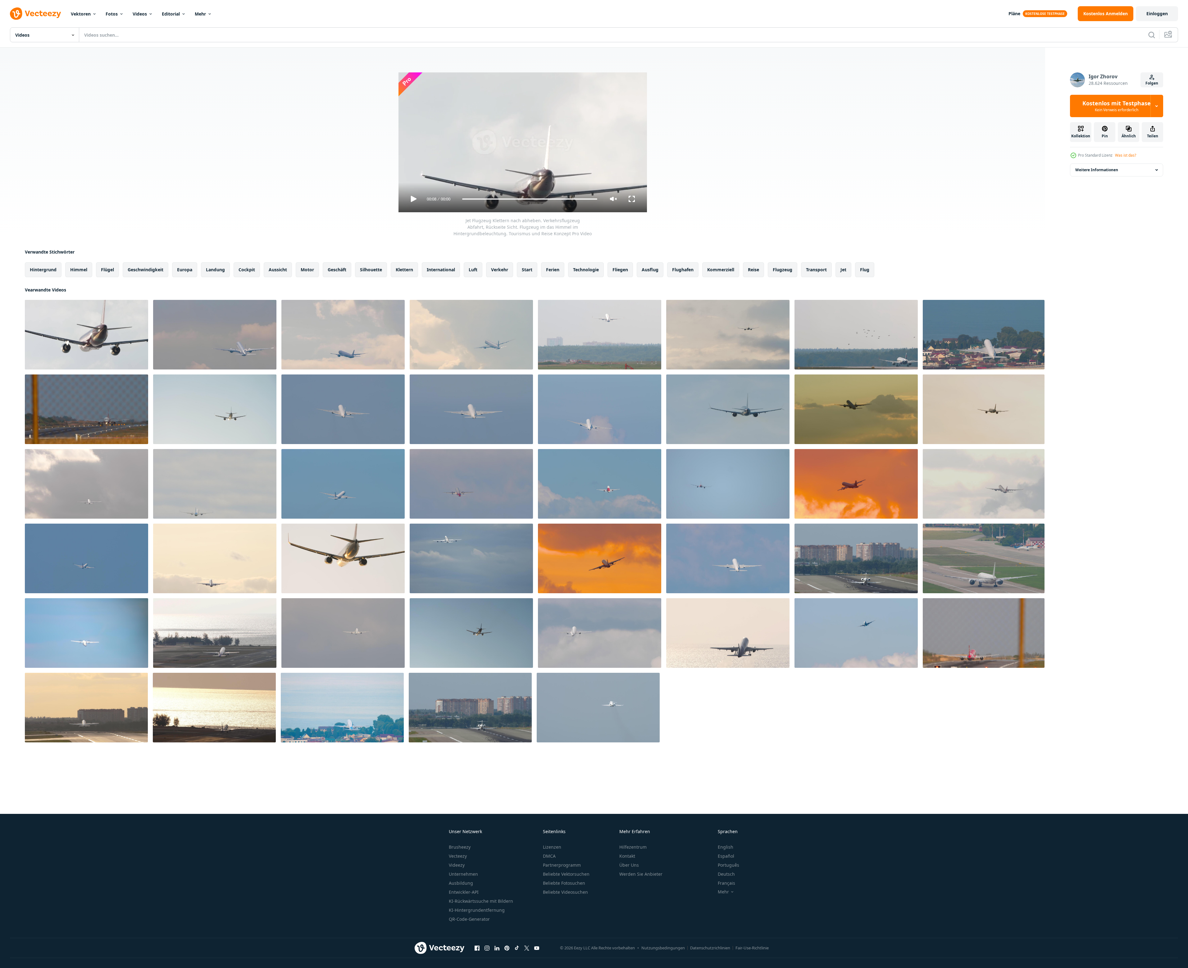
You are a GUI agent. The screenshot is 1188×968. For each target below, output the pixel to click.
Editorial (171, 14)
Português (728, 865)
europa (184, 270)
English (725, 847)
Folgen (1151, 83)
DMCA (549, 856)
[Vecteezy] (35, 13)
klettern (404, 270)
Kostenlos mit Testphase (1116, 105)
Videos (140, 14)
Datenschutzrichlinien (710, 948)
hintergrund (43, 270)
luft (473, 270)
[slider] (529, 199)
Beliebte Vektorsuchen (566, 874)
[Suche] (1151, 35)
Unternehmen (463, 874)
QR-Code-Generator (469, 919)
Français (726, 883)
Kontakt (627, 856)
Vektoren (81, 14)
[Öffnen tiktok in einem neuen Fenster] (516, 947)
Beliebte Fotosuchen (564, 883)
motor (307, 270)
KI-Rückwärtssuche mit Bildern (481, 901)
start (527, 270)
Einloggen (1157, 13)
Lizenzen (552, 847)
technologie (586, 270)
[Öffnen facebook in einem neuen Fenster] (477, 947)
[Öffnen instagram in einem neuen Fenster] (487, 947)
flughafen (683, 270)
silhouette (371, 270)
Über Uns (629, 865)
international (441, 270)
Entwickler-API (464, 892)
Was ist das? (1125, 155)
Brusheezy (460, 847)
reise (753, 270)
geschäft (337, 270)
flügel (107, 270)
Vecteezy (458, 856)
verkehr (499, 270)
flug (864, 270)
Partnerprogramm (562, 865)
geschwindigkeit (145, 270)
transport (816, 270)
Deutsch (726, 874)
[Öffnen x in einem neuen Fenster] (526, 947)
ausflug (650, 270)
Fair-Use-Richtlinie (752, 948)
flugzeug (782, 270)
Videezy (457, 865)
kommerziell (720, 270)
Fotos (112, 14)
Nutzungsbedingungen (663, 948)
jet (843, 270)
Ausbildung (461, 883)
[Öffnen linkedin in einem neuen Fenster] (496, 947)
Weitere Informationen (1096, 169)
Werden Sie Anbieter (640, 874)
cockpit (247, 270)
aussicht (278, 270)
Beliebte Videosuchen (565, 892)
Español (726, 856)
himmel (78, 270)
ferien (552, 270)
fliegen (620, 270)
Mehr (200, 14)
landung (215, 270)
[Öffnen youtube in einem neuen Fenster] (536, 947)
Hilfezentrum (633, 847)
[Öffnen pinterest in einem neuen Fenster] (506, 947)
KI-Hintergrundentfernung (477, 910)
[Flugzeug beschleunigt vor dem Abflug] (86, 409)
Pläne (1014, 13)
